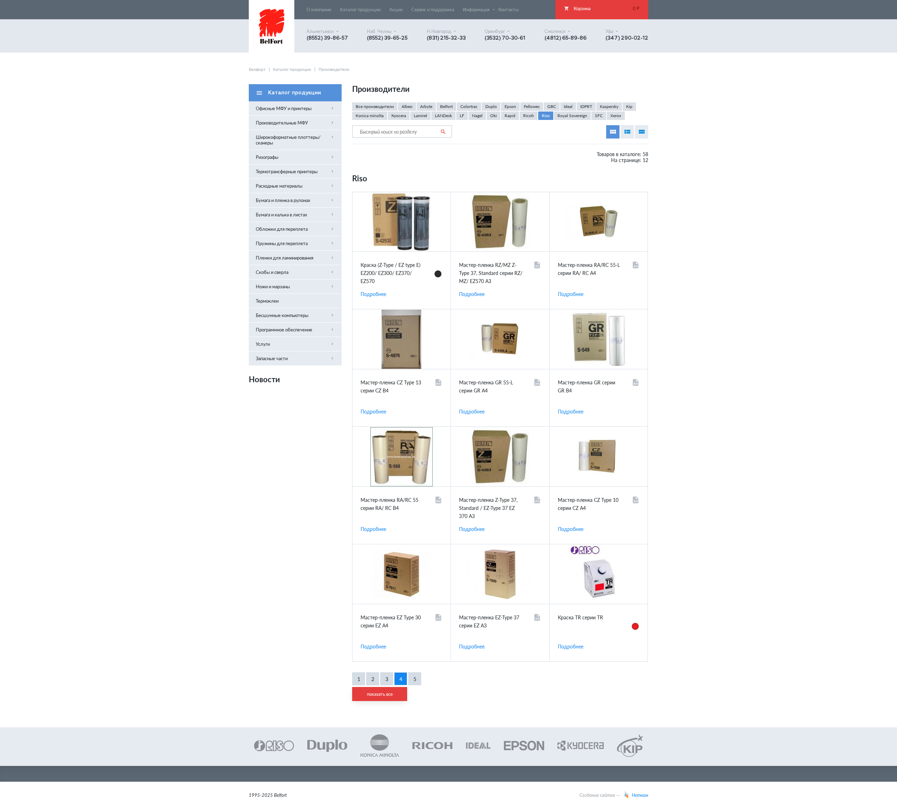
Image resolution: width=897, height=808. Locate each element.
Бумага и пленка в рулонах (295, 200)
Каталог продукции (292, 69)
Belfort (446, 106)
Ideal (568, 106)
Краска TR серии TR (580, 617)
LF (462, 115)
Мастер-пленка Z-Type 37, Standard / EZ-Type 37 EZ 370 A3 (488, 508)
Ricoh (528, 115)
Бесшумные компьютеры (295, 315)
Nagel (477, 115)
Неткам (640, 795)
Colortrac (469, 106)
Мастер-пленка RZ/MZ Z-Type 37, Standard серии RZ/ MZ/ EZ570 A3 (490, 273)
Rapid (510, 115)
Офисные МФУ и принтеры (295, 108)
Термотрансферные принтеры (295, 171)
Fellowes (532, 106)
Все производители (375, 106)
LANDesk (443, 115)
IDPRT (586, 106)
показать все (380, 694)
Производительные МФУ (295, 123)
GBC (551, 106)
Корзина (601, 8)
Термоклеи (267, 301)
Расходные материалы (295, 186)
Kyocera (398, 115)
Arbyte (426, 106)
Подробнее (373, 294)
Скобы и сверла (295, 272)
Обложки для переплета (295, 229)
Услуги (295, 344)
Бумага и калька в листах (295, 214)
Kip (629, 106)
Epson (510, 106)
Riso (546, 115)
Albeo (407, 106)
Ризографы (295, 157)
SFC (599, 115)
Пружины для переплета (295, 243)
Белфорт (257, 69)
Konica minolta (370, 115)
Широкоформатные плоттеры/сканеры (295, 140)
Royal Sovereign (572, 115)
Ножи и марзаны (295, 286)
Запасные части (295, 358)
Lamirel (420, 115)
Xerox (615, 115)
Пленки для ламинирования (295, 258)
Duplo (491, 106)
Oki (493, 115)
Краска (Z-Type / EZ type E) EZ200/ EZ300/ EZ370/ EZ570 (390, 273)
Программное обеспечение (295, 329)
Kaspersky (609, 106)
